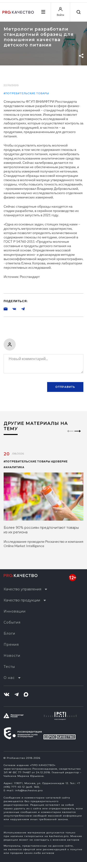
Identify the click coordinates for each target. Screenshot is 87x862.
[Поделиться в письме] (5, 308)
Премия (11, 644)
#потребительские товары (26, 93)
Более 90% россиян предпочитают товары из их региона (41, 529)
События (12, 622)
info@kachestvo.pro (29, 790)
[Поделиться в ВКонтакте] (11, 308)
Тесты (9, 666)
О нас (9, 678)
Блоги (9, 633)
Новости (12, 655)
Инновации (15, 611)
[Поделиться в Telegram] (20, 308)
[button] (77, 435)
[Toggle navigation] (43, 11)
